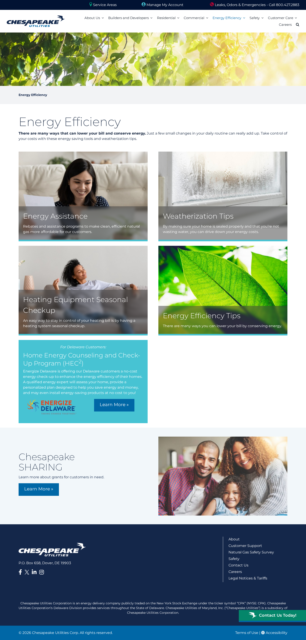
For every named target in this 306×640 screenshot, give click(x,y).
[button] (297, 24)
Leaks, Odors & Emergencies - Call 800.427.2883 (256, 5)
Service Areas (104, 5)
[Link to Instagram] (41, 572)
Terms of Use (246, 633)
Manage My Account (164, 5)
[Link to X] (28, 573)
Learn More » (114, 404)
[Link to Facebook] (20, 572)
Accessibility (276, 633)
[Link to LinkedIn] (34, 572)
